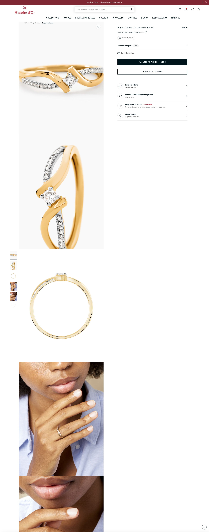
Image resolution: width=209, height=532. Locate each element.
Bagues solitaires (47, 23)
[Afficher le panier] (197, 9)
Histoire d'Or (28, 23)
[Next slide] (13, 305)
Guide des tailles (127, 53)
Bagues (37, 23)
